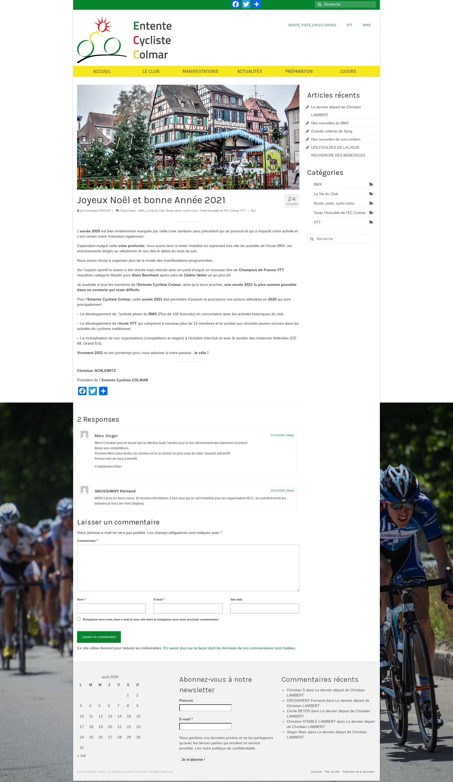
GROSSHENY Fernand (306, 700)
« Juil (81, 755)
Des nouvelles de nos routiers (335, 139)
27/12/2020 (278, 435)
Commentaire (87, 540)
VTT (243, 210)
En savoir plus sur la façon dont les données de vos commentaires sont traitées (229, 648)
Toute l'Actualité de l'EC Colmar (219, 210)
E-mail (159, 599)
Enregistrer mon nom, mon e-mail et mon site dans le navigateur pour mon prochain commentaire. (151, 619)
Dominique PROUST (98, 210)
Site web (236, 599)
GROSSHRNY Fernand (115, 491)
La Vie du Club (155, 210)
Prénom (186, 700)
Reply (290, 435)
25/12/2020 (278, 490)
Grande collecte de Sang (331, 131)
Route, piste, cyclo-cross (182, 210)
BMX (141, 210)
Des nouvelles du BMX (330, 123)
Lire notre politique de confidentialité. (225, 748)
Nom (81, 599)
